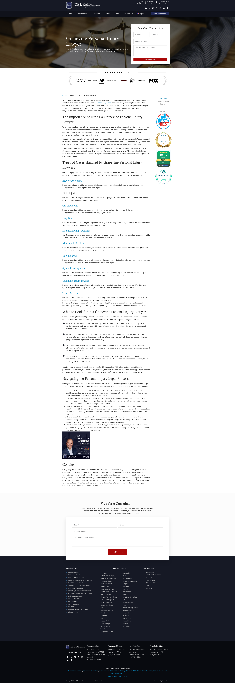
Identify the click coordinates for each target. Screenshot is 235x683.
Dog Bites (68, 218)
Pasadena (86, 671)
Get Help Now (149, 568)
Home (70, 14)
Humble (102, 671)
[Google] (156, 8)
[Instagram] (160, 8)
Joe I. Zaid (163, 98)
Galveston (109, 671)
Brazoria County (119, 671)
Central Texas (158, 671)
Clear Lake (94, 671)
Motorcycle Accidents (74, 243)
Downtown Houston (115, 646)
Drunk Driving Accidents (76, 230)
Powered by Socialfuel (161, 681)
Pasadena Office (93, 646)
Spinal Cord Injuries (73, 268)
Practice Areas (82, 14)
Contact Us (128, 14)
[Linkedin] (153, 8)
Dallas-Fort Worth (132, 671)
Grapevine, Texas (104, 103)
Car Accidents (70, 205)
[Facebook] (145, 8)
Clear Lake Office (156, 646)
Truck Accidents (71, 293)
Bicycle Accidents (72, 180)
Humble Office (134, 646)
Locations (96, 14)
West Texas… (119, 673)
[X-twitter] (149, 8)
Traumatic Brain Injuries (75, 280)
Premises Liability (119, 568)
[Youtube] (163, 8)
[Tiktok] (167, 8)
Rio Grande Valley (146, 671)
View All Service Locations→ (117, 676)
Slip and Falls (69, 255)
